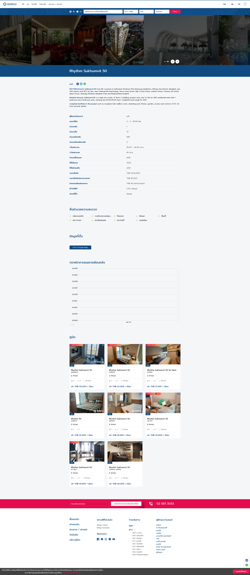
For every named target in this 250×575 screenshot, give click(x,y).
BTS (131, 529)
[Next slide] (177, 61)
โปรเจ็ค (34, 4)
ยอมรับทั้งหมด (241, 571)
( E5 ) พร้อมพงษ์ (138, 546)
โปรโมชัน (74, 535)
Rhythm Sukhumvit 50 (81, 370)
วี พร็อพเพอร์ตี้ (161, 528)
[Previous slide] (173, 61)
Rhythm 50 (76, 419)
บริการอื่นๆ (75, 540)
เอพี (157, 538)
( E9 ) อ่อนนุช (137, 538)
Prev (72, 354)
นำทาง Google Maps (80, 247)
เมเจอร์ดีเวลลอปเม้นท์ (163, 536)
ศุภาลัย (158, 530)
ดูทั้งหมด (159, 552)
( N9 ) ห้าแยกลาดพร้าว (140, 554)
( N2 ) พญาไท (137, 552)
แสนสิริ (158, 544)
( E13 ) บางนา (137, 533)
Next (101, 354)
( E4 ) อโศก (136, 549)
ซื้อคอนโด (74, 519)
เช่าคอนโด (74, 524)
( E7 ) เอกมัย (136, 541)
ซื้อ (23, 4)
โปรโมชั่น (43, 4)
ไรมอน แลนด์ (160, 549)
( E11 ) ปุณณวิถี (137, 535)
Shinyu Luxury (102, 525)
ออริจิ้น (158, 533)
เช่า (28, 4)
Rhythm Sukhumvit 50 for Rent (161, 370)
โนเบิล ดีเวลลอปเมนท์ (163, 547)
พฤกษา (158, 525)
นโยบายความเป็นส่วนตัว (71, 572)
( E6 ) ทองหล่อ (137, 544)
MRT (131, 525)
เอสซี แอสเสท (161, 541)
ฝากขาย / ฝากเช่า (55, 4)
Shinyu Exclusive (103, 528)
